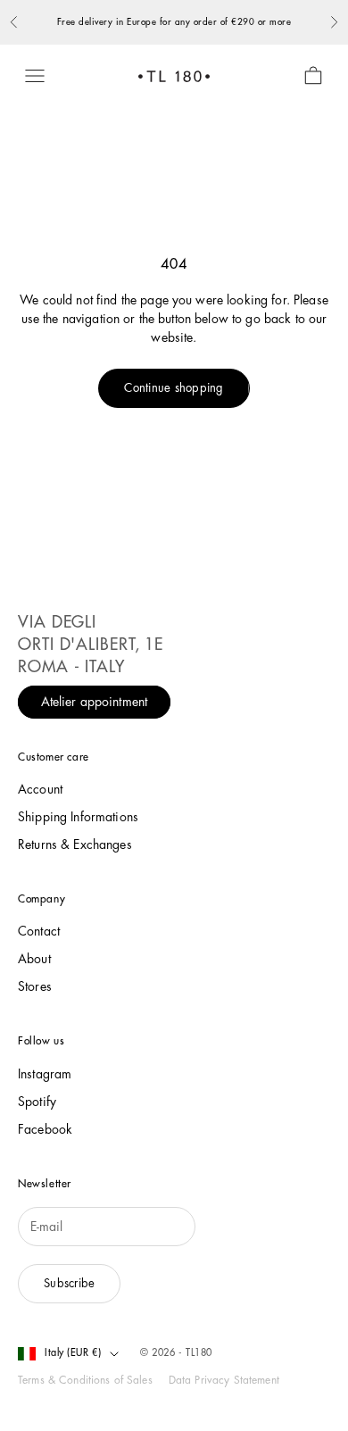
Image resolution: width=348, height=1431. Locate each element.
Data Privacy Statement (224, 1380)
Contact (39, 931)
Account (40, 789)
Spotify (37, 1101)
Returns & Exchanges (75, 844)
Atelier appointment (94, 702)
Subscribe (69, 1283)
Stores (35, 986)
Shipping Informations (78, 817)
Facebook (45, 1129)
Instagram (44, 1074)
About (34, 959)
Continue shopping (173, 388)
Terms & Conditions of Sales (85, 1380)
